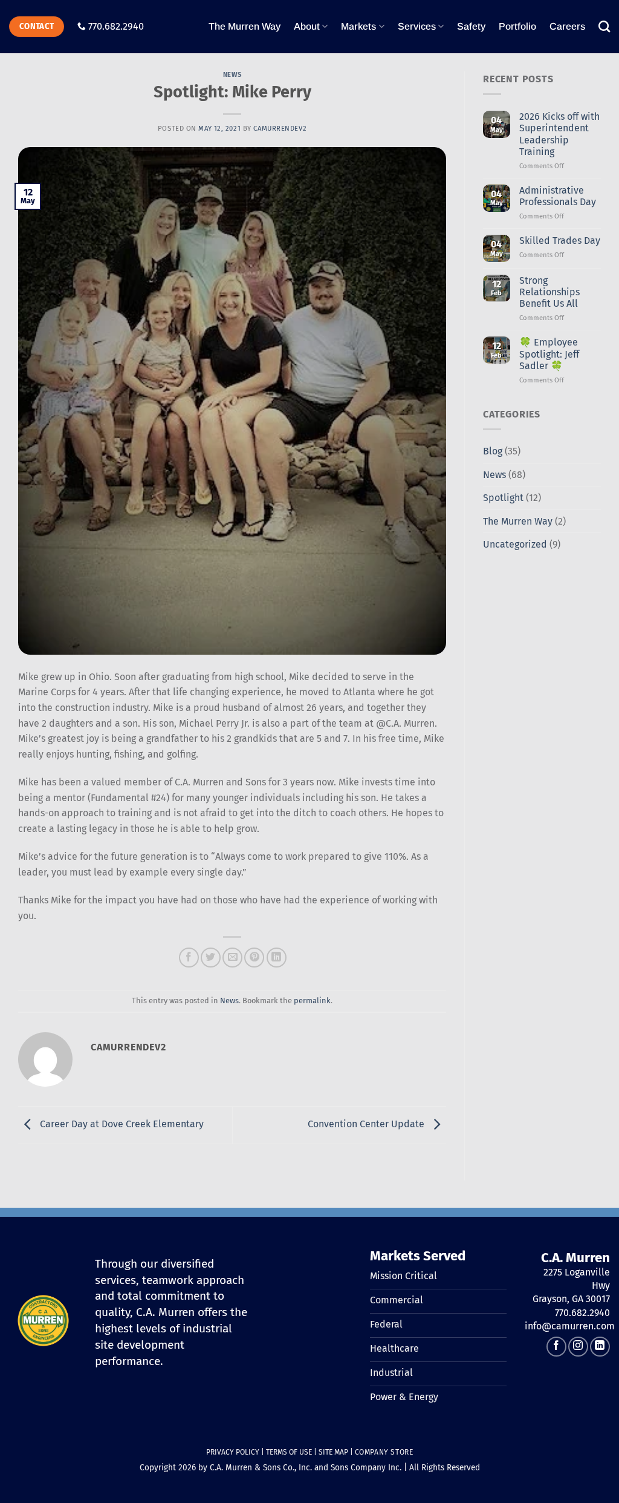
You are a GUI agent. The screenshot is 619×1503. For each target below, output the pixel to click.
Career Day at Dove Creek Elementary (120, 1124)
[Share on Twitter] (211, 958)
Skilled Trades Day (559, 240)
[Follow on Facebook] (556, 1347)
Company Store (384, 1452)
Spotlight (503, 497)
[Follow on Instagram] (578, 1347)
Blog (492, 451)
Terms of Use (289, 1452)
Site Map (333, 1452)
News (232, 75)
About (307, 26)
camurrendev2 (279, 129)
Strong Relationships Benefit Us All (549, 292)
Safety (471, 26)
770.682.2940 (116, 26)
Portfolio (517, 26)
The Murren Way (244, 26)
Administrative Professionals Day (557, 196)
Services (417, 26)
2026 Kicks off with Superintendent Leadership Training (559, 134)
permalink (312, 1000)
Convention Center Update (367, 1124)
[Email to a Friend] (232, 958)
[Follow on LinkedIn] (600, 1347)
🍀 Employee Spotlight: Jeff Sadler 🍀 (549, 353)
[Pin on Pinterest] (254, 958)
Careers (567, 26)
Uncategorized (515, 544)
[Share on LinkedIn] (277, 958)
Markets (358, 26)
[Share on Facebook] (189, 958)
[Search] (604, 26)
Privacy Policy (232, 1452)
